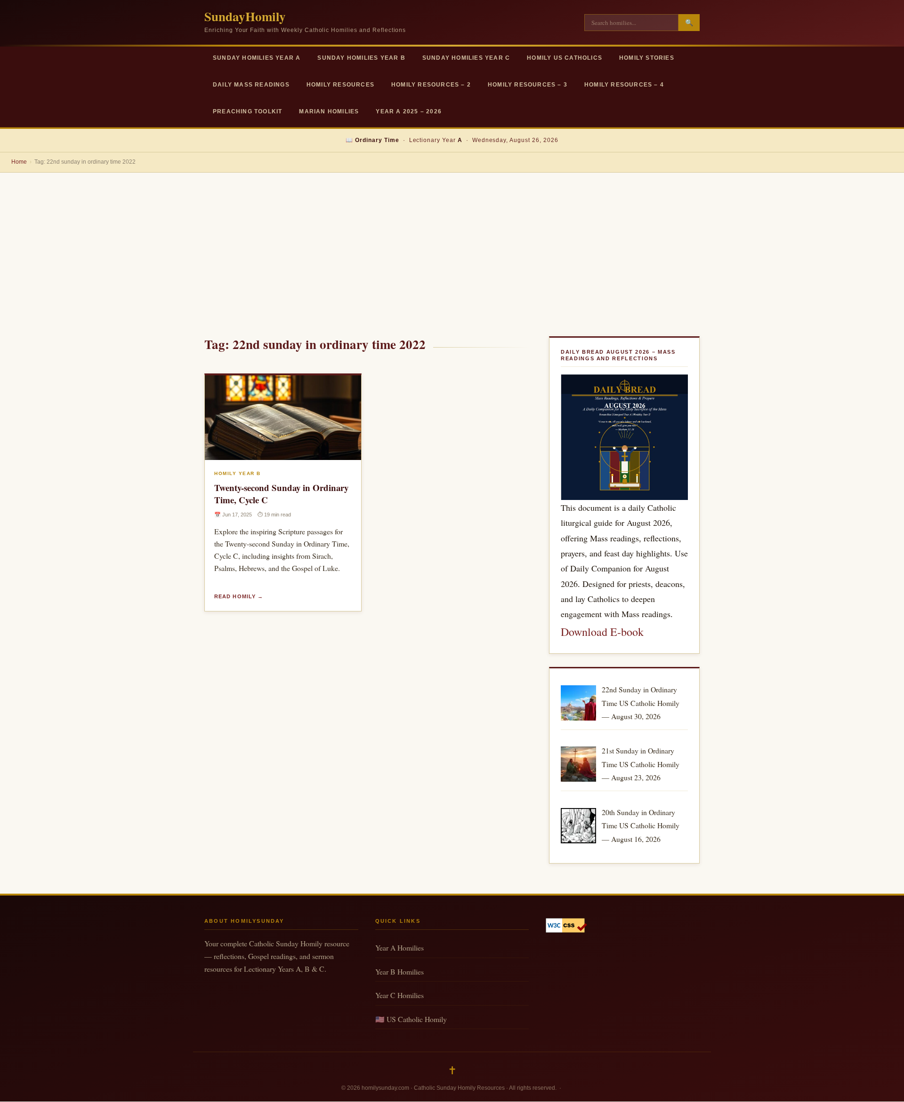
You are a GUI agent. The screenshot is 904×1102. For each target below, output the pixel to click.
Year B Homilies (399, 971)
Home (19, 162)
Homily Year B (237, 473)
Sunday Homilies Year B (361, 58)
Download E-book (602, 631)
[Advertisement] (452, 243)
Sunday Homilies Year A (256, 58)
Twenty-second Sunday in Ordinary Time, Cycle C (281, 493)
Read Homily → (238, 596)
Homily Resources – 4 (624, 84)
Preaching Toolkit (247, 111)
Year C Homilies (399, 995)
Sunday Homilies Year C (466, 58)
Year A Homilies (399, 947)
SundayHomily (245, 16)
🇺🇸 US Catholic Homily (411, 1019)
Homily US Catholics (564, 58)
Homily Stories (646, 58)
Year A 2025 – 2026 (409, 111)
